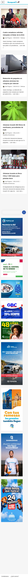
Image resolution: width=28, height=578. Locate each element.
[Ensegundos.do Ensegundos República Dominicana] (14, 2)
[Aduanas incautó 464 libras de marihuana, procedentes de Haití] (14, 110)
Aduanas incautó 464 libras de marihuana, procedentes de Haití (14, 127)
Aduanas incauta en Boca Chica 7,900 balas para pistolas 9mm (12, 176)
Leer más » (16, 94)
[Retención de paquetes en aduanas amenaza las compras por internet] (14, 64)
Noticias (23, 38)
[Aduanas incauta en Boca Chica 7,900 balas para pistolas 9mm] (14, 159)
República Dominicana (9, 135)
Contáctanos (5, 576)
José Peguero (8, 38)
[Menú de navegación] (2, 2)
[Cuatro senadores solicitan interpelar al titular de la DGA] (14, 18)
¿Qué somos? (15, 576)
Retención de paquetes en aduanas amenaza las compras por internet (12, 81)
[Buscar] (24, 212)
